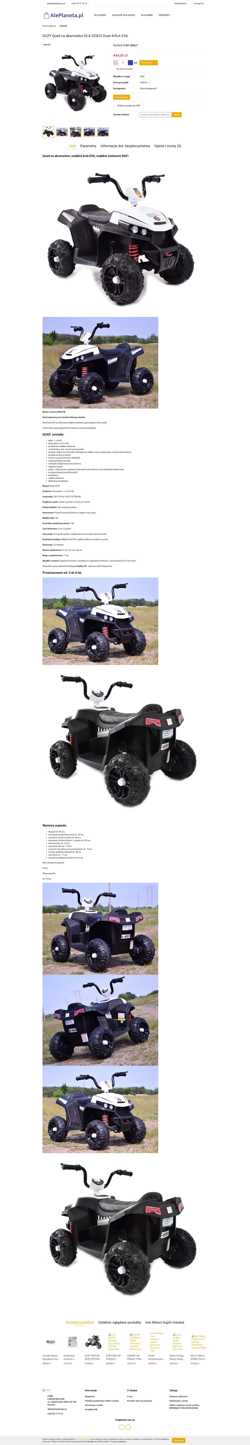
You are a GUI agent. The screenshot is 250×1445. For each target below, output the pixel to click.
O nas (129, 1396)
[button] (91, 1390)
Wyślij (176, 114)
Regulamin (90, 1396)
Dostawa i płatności (179, 1396)
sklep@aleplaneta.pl (57, 1409)
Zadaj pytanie (121, 97)
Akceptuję (178, 1440)
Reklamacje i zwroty (179, 1401)
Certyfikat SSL (91, 1409)
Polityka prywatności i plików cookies (102, 1401)
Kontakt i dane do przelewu (139, 1401)
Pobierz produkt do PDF (128, 105)
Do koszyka (147, 62)
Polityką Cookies (82, 1439)
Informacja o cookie (94, 1405)
